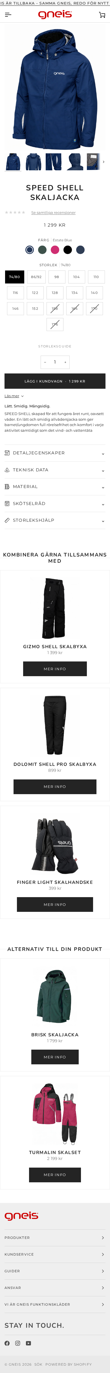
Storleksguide (55, 346)
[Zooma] (15, 140)
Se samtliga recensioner (53, 212)
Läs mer (12, 396)
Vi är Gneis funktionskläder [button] (37, 1304)
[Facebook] (7, 1343)
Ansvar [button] (13, 1288)
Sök (38, 1364)
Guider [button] (12, 1271)
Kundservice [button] (19, 1254)
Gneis (15, 1364)
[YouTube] (28, 1343)
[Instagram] (17, 1343)
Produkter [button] (17, 1238)
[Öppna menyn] (13, 14)
